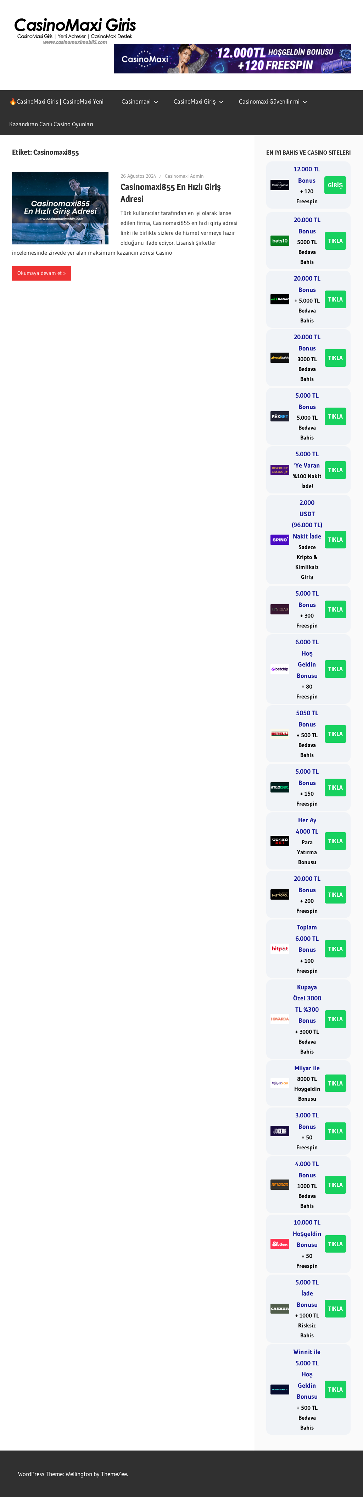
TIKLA (335, 240)
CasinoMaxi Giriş (195, 101)
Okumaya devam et (39, 273)
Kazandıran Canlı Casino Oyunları (51, 124)
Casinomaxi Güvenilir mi (269, 101)
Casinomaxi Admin (184, 176)
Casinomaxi (136, 101)
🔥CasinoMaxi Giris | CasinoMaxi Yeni (56, 101)
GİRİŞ (335, 185)
